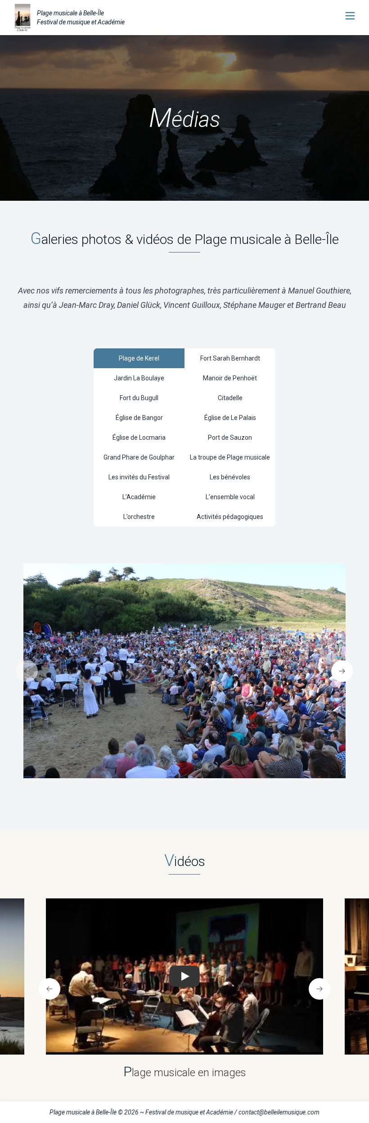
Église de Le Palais (230, 417)
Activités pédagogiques (230, 516)
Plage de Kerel (139, 358)
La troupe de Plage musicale (230, 457)
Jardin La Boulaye (139, 378)
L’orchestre (139, 516)
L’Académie (139, 497)
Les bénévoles (230, 477)
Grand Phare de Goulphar (139, 457)
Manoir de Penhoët (230, 378)
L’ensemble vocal (230, 497)
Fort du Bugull (139, 397)
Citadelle (230, 397)
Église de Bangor (139, 417)
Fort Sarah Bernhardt (230, 358)
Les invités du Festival (139, 477)
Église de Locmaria (139, 437)
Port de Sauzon (230, 437)
